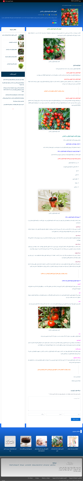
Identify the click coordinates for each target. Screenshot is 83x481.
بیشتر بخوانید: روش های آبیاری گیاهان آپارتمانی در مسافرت (54, 273)
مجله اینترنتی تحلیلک (75, 0)
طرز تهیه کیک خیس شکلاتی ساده (26, 449)
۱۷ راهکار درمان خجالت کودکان (73, 449)
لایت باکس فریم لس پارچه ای (37, 465)
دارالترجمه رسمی (28, 465)
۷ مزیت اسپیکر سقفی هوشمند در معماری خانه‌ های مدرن (14, 104)
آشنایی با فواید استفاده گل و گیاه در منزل (9, 35)
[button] (80, 1)
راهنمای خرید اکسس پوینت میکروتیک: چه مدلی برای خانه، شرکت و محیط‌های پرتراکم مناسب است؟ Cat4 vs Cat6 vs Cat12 (13, 89)
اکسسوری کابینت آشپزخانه (14, 465)
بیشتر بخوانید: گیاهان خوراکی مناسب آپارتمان (54, 91)
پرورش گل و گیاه (74, 5)
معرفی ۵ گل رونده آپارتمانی (12, 64)
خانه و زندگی (78, 5)
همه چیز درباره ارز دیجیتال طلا (18, 101)
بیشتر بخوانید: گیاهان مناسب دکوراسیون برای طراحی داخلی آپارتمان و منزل (54, 369)
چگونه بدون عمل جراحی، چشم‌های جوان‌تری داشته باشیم (13, 79)
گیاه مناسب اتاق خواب (13, 42)
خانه (80, 5)
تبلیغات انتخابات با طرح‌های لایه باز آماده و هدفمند (14, 94)
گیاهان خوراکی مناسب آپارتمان (11, 49)
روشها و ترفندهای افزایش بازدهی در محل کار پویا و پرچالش (13, 98)
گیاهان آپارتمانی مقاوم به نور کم (11, 56)
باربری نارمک (22, 465)
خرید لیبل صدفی (46, 465)
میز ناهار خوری (52, 465)
